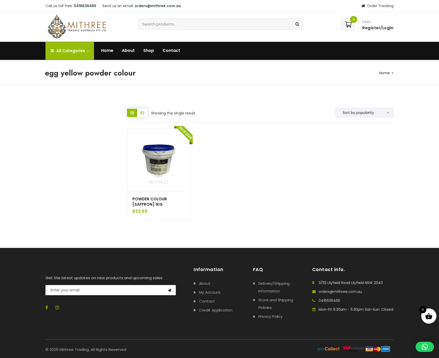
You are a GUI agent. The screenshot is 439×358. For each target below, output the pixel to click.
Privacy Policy (270, 316)
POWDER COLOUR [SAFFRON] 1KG (149, 201)
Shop (148, 50)
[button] (425, 347)
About (128, 50)
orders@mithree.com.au (340, 291)
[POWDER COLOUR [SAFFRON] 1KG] (158, 159)
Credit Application (215, 310)
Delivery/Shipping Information (274, 287)
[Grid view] (132, 113)
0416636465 (329, 300)
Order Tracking (380, 5)
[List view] (142, 113)
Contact (171, 50)
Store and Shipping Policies (275, 303)
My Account (210, 292)
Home (107, 50)
